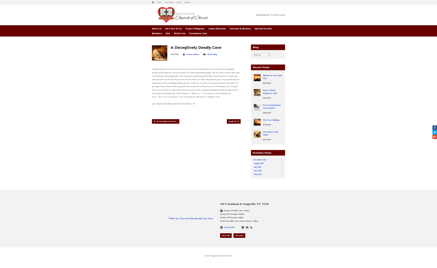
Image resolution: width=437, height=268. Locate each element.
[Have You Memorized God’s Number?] (257, 109)
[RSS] (251, 227)
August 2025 (259, 163)
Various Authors (192, 54)
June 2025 (258, 171)
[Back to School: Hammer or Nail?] (257, 94)
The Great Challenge (271, 120)
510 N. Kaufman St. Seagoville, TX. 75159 (244, 203)
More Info (226, 235)
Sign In (179, 2)
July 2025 (257, 167)
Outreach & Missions (240, 29)
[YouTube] (247, 227)
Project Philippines (195, 29)
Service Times (169, 2)
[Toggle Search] (153, 2)
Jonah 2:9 (233, 121)
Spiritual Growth (263, 29)
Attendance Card (198, 33)
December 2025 (260, 160)
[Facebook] (243, 227)
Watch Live (179, 33)
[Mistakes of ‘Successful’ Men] (257, 79)
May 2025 (257, 174)
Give (168, 33)
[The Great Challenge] (257, 124)
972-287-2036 (229, 227)
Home (159, 2)
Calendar (187, 2)
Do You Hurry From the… (167, 121)
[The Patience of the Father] (257, 136)
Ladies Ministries (217, 29)
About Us (156, 29)
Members (157, 33)
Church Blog (212, 54)
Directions (239, 235)
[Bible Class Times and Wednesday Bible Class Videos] (190, 219)
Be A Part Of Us (173, 29)
